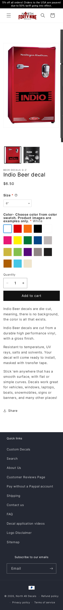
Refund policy (50, 596)
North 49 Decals (26, 596)
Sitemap (13, 542)
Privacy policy (21, 602)
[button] (8, 15)
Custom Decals (18, 449)
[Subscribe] (51, 568)
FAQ (10, 514)
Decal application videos (26, 523)
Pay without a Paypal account (30, 486)
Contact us (15, 505)
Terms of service (44, 602)
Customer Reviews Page (26, 477)
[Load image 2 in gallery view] (31, 155)
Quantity (9, 274)
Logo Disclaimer (19, 532)
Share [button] (12, 410)
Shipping (13, 495)
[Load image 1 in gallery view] (12, 155)
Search (12, 458)
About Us (14, 468)
